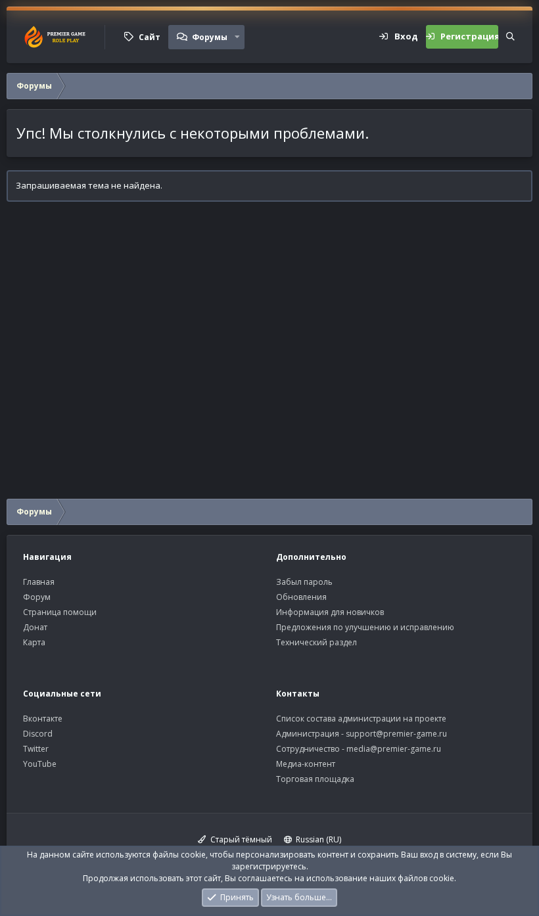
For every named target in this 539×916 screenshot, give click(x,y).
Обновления (301, 597)
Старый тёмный (240, 839)
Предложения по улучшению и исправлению (365, 627)
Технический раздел (316, 642)
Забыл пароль (304, 581)
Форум (37, 597)
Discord (38, 733)
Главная (39, 581)
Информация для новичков (330, 612)
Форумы (209, 37)
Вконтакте (42, 718)
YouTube (40, 763)
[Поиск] (510, 37)
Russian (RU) (317, 839)
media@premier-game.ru (393, 748)
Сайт (149, 37)
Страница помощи (60, 612)
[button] (237, 37)
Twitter (36, 748)
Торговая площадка (315, 779)
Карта (34, 642)
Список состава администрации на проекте (361, 718)
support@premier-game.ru (396, 733)
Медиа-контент (305, 763)
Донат (35, 627)
